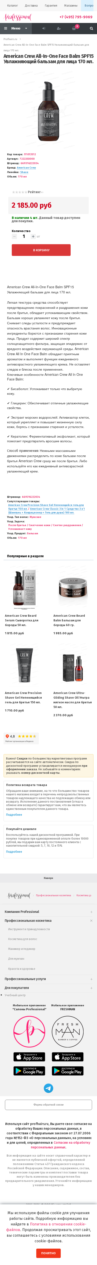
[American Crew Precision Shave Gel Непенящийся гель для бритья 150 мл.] (24, 665)
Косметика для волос (22, 939)
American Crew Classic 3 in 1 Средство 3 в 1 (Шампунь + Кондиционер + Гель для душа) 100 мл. (46, 510)
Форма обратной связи (48, 1104)
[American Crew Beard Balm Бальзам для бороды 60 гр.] (72, 587)
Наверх (48, 878)
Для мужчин (16, 958)
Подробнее (14, 814)
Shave (24, 172)
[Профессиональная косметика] (17, 17)
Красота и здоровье (21, 968)
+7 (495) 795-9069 (76, 17)
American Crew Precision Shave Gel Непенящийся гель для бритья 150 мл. (23, 697)
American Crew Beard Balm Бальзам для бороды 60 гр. (69, 620)
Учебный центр (15, 995)
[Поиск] (91, 28)
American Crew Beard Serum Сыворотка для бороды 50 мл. (21, 620)
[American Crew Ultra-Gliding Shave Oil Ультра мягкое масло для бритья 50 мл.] (72, 665)
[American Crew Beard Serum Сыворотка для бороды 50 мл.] (24, 587)
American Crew (26, 167)
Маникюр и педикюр (21, 949)
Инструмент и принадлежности (29, 929)
